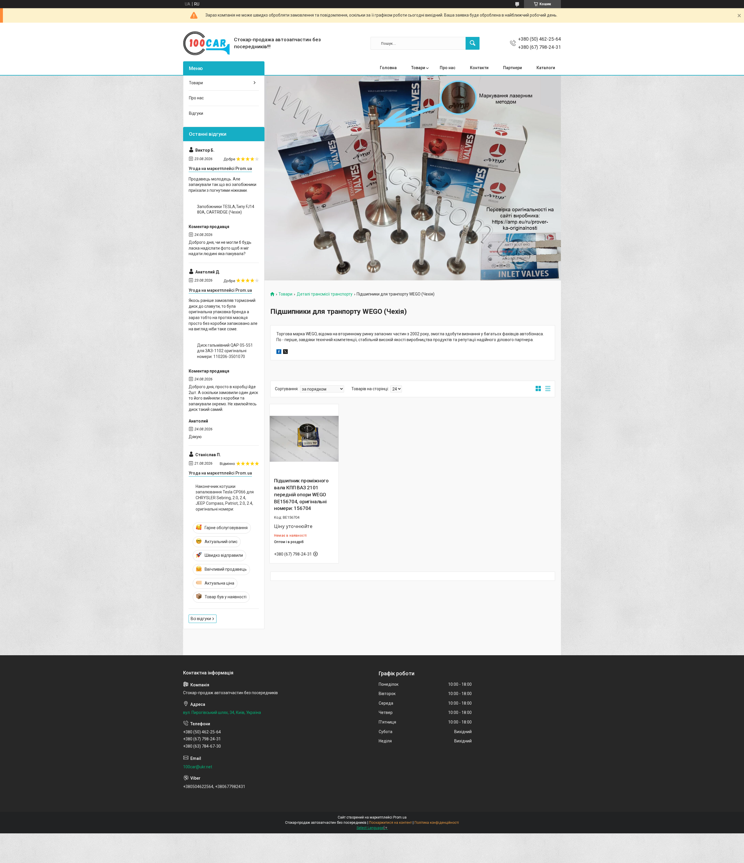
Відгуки (196, 113)
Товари (418, 67)
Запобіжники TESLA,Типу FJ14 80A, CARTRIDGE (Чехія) (225, 209)
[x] (285, 352)
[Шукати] (473, 43)
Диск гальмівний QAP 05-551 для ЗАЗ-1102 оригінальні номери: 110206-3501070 (225, 351)
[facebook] (278, 352)
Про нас (447, 67)
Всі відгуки (201, 618)
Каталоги (545, 67)
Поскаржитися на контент (390, 823)
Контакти (479, 67)
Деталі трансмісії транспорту (325, 294)
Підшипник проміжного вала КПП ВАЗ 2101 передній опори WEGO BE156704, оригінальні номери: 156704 (301, 494)
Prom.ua (400, 817)
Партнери (512, 67)
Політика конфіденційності (436, 823)
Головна (388, 67)
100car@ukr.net (197, 766)
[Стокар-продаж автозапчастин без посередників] (206, 43)
